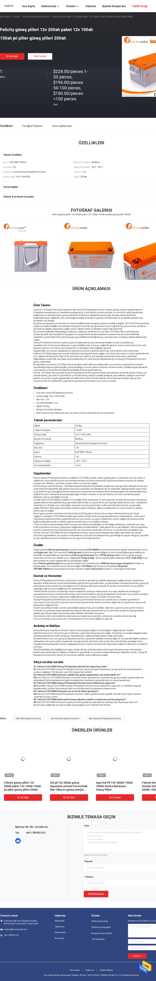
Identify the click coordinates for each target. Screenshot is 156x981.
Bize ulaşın (59, 938)
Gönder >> (137, 956)
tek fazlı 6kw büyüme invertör (65, 718)
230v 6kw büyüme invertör (28, 718)
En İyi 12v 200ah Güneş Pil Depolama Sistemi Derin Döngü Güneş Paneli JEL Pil (119, 786)
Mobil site (90, 970)
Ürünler (16, 16)
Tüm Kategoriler (98, 939)
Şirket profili (59, 921)
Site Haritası (75, 970)
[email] (18, 841)
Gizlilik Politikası (106, 970)
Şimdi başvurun (96, 893)
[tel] (26, 841)
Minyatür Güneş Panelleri (101, 933)
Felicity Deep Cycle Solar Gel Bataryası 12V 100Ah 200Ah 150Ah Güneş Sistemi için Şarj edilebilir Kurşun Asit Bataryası (74, 789)
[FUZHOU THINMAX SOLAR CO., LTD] (9, 6)
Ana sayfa (5, 16)
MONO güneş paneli (99, 921)
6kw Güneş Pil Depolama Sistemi (105, 718)
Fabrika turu (60, 927)
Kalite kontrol (60, 932)
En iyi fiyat (12, 56)
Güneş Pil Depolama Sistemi (36, 16)
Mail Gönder (40, 56)
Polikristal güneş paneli (101, 927)
